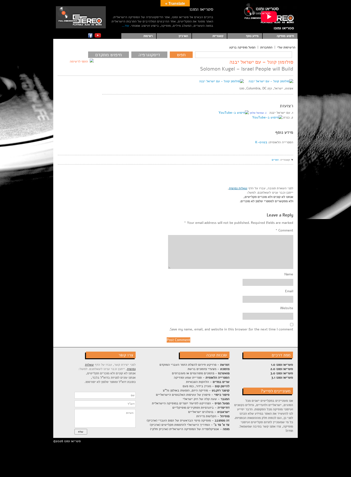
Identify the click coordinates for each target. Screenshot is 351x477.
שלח (80, 432)
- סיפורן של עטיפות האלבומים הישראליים (192, 394)
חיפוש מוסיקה (285, 36)
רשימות (148, 36)
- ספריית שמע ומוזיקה (201, 377)
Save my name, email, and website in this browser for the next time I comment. (231, 329)
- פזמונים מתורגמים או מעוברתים (200, 373)
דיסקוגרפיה (149, 54)
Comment (284, 230)
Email (289, 291)
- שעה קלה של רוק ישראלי (206, 399)
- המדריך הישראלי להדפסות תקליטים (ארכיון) (189, 424)
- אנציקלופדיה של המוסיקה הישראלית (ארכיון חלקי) (189, 429)
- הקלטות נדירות (212, 416)
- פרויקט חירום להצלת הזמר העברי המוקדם (194, 364)
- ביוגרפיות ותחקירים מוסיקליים (200, 407)
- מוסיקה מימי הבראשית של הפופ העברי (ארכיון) (188, 420)
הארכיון (183, 36)
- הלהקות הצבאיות (207, 382)
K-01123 (261, 142)
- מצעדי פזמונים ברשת (208, 369)
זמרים (275, 160)
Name (288, 274)
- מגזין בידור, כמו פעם (206, 386)
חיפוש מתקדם (108, 54)
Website (286, 308)
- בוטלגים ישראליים (208, 412)
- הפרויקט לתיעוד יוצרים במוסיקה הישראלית (190, 403)
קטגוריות (218, 36)
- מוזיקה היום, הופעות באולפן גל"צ (196, 390)
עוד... (125, 25)
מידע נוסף (252, 36)
